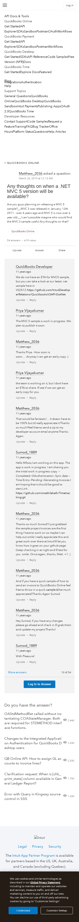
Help (7, 86)
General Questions (17, 96)
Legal (22, 846)
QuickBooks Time (21, 111)
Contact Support (15, 121)
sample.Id (52, 590)
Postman (42, 31)
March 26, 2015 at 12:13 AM (36, 178)
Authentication (31, 82)
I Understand (23, 910)
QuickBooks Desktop (29, 101)
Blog (7, 81)
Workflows (64, 31)
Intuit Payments (27, 106)
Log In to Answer (39, 684)
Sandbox (30, 31)
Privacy (37, 846)
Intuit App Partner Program (33, 855)
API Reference (37, 57)
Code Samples (57, 57)
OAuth (52, 31)
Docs (27, 62)
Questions (40, 132)
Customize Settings (57, 910)
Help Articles (57, 132)
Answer (39, 250)
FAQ (29, 126)
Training (20, 126)
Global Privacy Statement (45, 882)
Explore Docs (29, 72)
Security (54, 846)
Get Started (12, 26)
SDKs (20, 31)
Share (62, 250)
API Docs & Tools (16, 16)
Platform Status (23, 132)
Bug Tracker (40, 126)
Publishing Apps (49, 106)
